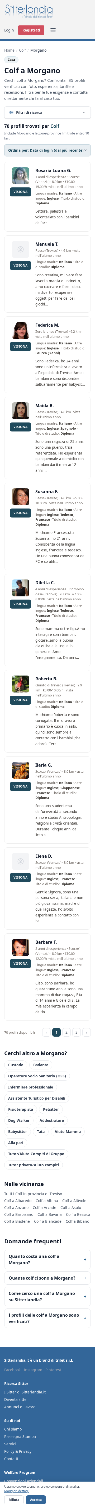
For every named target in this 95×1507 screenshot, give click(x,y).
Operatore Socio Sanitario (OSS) (37, 1075)
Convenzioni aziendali (23, 1480)
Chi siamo (13, 1429)
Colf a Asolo (70, 1207)
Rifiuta (14, 1499)
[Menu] (53, 30)
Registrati (31, 30)
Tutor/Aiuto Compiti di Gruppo (36, 1153)
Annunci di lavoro (19, 1406)
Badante (40, 1064)
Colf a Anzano (16, 1207)
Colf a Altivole (74, 1200)
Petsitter (51, 1109)
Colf (22, 50)
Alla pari (15, 1142)
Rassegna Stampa (20, 1436)
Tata (41, 1131)
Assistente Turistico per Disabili (36, 1098)
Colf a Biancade (47, 1221)
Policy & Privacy (17, 1451)
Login (9, 30)
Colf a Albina (47, 1200)
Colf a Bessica (78, 1214)
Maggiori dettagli (16, 1491)
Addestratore (52, 1120)
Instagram (33, 1369)
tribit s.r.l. (64, 1360)
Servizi (10, 1443)
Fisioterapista (20, 1109)
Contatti (11, 1458)
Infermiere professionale (30, 1087)
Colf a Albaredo (17, 1200)
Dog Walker (19, 1120)
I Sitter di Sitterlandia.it (25, 1391)
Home (9, 50)
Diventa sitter (16, 1399)
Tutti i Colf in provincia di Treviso (33, 1193)
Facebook (12, 1369)
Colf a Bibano (77, 1221)
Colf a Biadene (17, 1221)
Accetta (36, 1499)
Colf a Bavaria (49, 1214)
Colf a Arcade (44, 1207)
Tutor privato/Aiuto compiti (33, 1164)
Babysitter (17, 1131)
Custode (15, 1064)
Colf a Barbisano (18, 1214)
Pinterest (53, 1369)
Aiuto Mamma (68, 1131)
